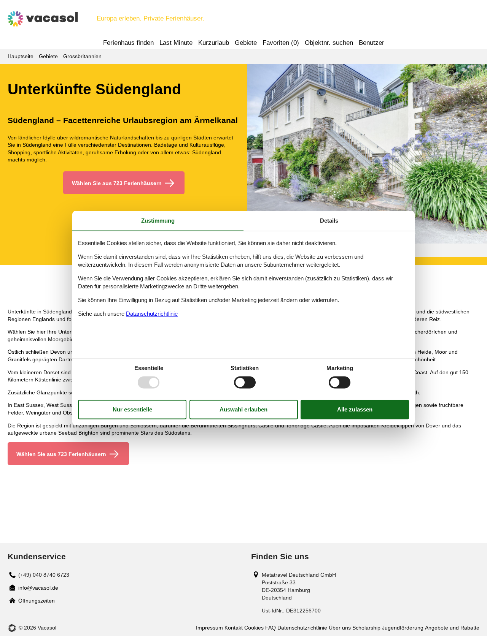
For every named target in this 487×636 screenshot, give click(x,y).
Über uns (340, 628)
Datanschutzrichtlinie (152, 313)
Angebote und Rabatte (452, 628)
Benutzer (371, 42)
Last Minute (176, 42)
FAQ (270, 628)
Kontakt (233, 628)
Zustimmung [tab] (158, 220)
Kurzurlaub (213, 42)
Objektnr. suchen (329, 42)
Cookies (254, 628)
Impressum (209, 628)
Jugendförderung (402, 628)
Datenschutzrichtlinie (302, 628)
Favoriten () (281, 42)
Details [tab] (329, 220)
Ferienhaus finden (128, 42)
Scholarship (366, 628)
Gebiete (246, 42)
